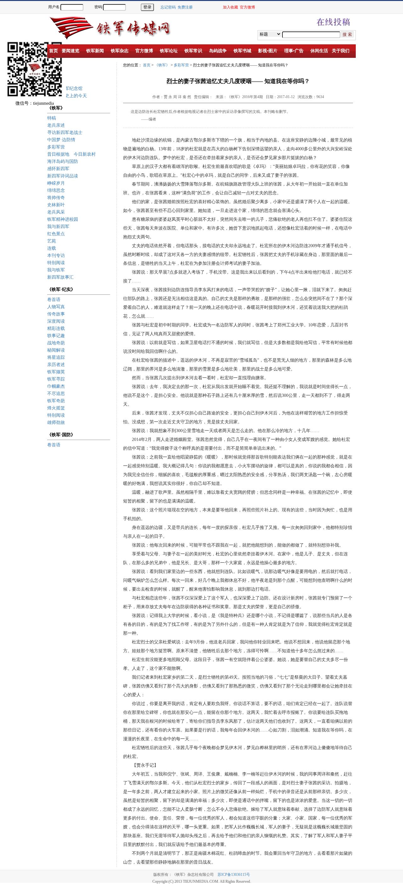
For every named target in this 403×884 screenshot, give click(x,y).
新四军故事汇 (60, 277)
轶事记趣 (56, 335)
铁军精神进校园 (62, 219)
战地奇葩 (56, 343)
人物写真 (56, 306)
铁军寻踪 (56, 379)
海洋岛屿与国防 (62, 161)
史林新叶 (56, 205)
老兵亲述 (56, 125)
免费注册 (185, 7)
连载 (51, 248)
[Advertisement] (381, 122)
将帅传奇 (56, 197)
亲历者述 (56, 364)
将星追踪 (56, 357)
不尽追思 (56, 393)
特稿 (51, 118)
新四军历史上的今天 (67, 95)
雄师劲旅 (56, 422)
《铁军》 (162, 65)
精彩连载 (56, 328)
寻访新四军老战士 (64, 132)
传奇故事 (56, 314)
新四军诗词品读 (62, 176)
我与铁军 (56, 270)
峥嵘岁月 (56, 183)
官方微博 (247, 7)
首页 (146, 65)
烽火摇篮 (56, 408)
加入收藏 (230, 7)
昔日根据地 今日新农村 (71, 154)
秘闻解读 (56, 350)
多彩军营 (56, 147)
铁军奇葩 (56, 400)
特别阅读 (56, 262)
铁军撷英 (56, 372)
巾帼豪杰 (56, 386)
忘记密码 (168, 7)
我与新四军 (58, 226)
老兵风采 (56, 212)
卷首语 (53, 299)
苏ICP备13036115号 (234, 874)
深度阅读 (56, 321)
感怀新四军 (58, 168)
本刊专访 (56, 255)
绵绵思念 (56, 190)
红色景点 (56, 233)
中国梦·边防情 (61, 139)
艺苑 (51, 241)
